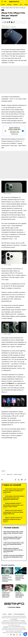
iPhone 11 (11, 383)
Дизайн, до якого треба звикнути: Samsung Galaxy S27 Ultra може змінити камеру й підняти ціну (13, 512)
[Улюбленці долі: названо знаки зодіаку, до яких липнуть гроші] (7, 587)
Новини (7, 7)
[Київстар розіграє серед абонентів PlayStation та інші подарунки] (21, 570)
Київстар (20, 573)
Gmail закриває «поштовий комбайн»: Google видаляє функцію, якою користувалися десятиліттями (14, 498)
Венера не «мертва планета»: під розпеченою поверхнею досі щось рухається (12, 519)
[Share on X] (7, 22)
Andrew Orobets (7, 25)
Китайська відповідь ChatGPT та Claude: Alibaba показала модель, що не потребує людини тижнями (13, 505)
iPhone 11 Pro (9, 474)
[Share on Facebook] (5, 22)
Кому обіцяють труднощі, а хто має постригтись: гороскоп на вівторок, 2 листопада (7, 578)
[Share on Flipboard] (9, 22)
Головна (3, 7)
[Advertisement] (14, 80)
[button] (2, 1)
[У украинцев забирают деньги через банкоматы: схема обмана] (21, 587)
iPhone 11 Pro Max (18, 474)
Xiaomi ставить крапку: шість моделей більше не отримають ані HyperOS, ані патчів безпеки (13, 490)
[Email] (12, 22)
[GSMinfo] (14, 1)
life (3, 573)
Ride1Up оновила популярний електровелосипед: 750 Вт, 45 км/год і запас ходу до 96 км (13, 550)
